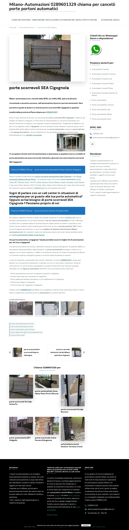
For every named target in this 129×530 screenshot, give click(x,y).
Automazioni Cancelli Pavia (102, 88)
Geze (39, 182)
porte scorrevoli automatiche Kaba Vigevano (53, 176)
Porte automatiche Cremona (103, 105)
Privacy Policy (52, 514)
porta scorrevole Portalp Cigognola (71, 316)
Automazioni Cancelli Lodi (102, 79)
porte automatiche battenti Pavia (23, 324)
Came (11, 182)
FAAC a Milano (74, 495)
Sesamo (45, 182)
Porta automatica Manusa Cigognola (46, 316)
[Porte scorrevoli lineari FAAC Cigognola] (21, 308)
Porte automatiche (99, 100)
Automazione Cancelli (110, 20)
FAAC (78, 179)
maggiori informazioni (73, 525)
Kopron (81, 182)
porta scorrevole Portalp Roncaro (72, 410)
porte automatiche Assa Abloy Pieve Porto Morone (46, 392)
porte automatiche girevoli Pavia (22, 327)
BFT (16, 182)
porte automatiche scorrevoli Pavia (23, 329)
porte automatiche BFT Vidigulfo (20, 439)
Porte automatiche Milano (102, 114)
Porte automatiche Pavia (101, 119)
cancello (58, 495)
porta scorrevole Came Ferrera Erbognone (45, 439)
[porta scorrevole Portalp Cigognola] (72, 308)
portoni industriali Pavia (34, 332)
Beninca (21, 182)
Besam (57, 182)
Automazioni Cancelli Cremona (104, 74)
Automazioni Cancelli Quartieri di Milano (104, 94)
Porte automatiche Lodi (101, 109)
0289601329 (51, 112)
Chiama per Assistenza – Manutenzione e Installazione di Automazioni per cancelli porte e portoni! (54, 20)
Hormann (69, 182)
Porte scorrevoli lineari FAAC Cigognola (21, 316)
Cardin (63, 182)
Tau (12, 185)
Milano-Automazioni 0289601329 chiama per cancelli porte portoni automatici (62, 7)
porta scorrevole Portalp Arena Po (20, 402)
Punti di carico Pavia (18, 335)
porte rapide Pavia (18, 332)
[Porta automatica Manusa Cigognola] (47, 308)
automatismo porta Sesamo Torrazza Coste (72, 445)
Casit (76, 182)
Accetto (86, 525)
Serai (27, 182)
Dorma (51, 182)
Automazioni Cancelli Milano (103, 83)
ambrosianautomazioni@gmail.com (106, 137)
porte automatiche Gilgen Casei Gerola (28, 235)
